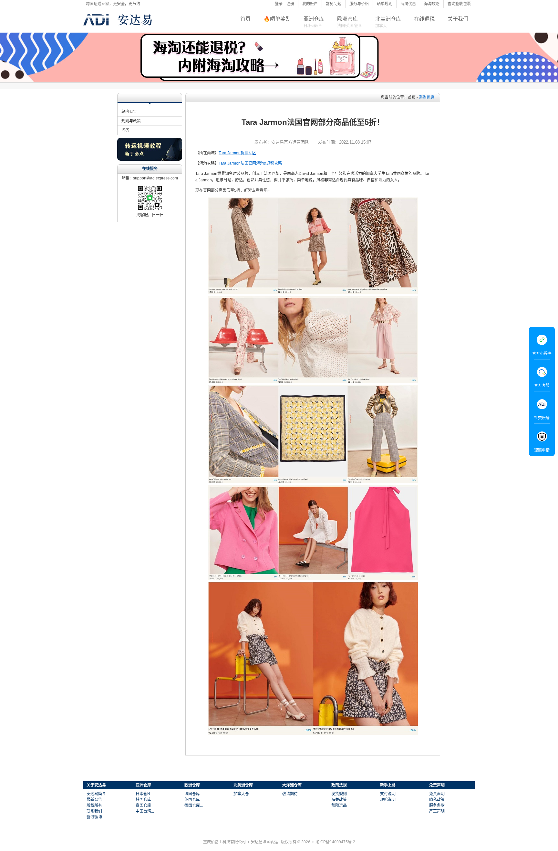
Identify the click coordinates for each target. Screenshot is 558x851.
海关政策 (339, 799)
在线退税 (424, 19)
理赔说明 (388, 799)
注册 (290, 4)
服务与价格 (359, 4)
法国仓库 (192, 794)
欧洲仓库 (347, 19)
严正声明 (437, 811)
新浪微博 (94, 817)
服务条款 (437, 805)
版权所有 (94, 805)
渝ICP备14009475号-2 (335, 842)
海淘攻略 (431, 4)
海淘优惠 (408, 4)
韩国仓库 (143, 799)
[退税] (279, 57)
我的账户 (310, 4)
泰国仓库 (143, 805)
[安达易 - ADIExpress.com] (117, 30)
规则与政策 (131, 121)
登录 (279, 4)
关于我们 (458, 19)
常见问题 (333, 4)
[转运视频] (149, 159)
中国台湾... (145, 811)
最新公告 (94, 799)
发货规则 (339, 794)
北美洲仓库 (388, 19)
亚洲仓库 (314, 19)
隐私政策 (437, 799)
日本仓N (143, 794)
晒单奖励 (280, 19)
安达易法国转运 (264, 842)
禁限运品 (339, 805)
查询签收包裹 (459, 4)
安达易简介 (96, 794)
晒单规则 (384, 4)
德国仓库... (193, 805)
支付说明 (388, 794)
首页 (245, 19)
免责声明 (437, 794)
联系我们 (94, 811)
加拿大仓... (242, 794)
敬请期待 (290, 794)
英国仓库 (192, 799)
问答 (125, 130)
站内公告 (129, 111)
